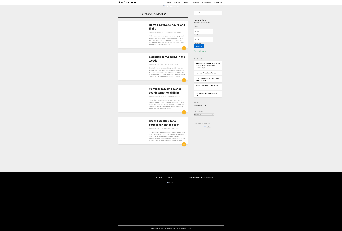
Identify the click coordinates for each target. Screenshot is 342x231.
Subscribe (199, 46)
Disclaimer (196, 2)
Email (196, 26)
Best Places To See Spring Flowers (206, 73)
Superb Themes (186, 228)
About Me (177, 2)
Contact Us (186, 2)
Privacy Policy (206, 2)
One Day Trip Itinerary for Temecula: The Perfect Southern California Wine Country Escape (208, 65)
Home (169, 2)
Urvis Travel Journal (127, 2)
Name (196, 35)
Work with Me (218, 2)
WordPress (177, 228)
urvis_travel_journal (175, 32)
